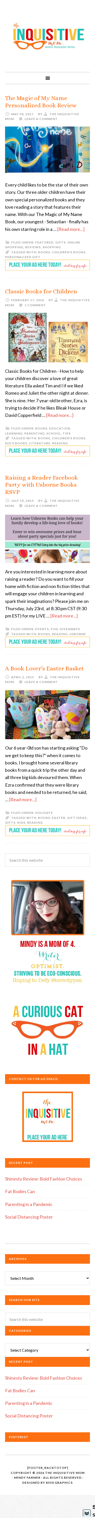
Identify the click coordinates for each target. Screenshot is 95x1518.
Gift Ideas (77, 818)
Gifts (60, 242)
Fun (54, 629)
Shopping (52, 247)
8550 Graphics (59, 1482)
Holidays (44, 813)
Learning (14, 433)
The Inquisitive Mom (47, 36)
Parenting (34, 433)
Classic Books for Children (41, 291)
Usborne (77, 634)
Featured (44, 242)
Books (44, 252)
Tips (67, 433)
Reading (60, 443)
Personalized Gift (23, 257)
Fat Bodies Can (20, 1191)
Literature (39, 443)
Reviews (33, 247)
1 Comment (35, 305)
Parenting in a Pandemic (28, 1204)
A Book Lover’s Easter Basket (44, 668)
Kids (21, 822)
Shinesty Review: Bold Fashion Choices (43, 1179)
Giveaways (70, 629)
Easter (58, 818)
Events (42, 629)
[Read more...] (71, 229)
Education (59, 428)
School (53, 433)
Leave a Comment (41, 119)
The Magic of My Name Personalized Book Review (41, 102)
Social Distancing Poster (29, 1217)
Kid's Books (16, 443)
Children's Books (68, 252)
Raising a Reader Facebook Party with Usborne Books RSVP (41, 485)
